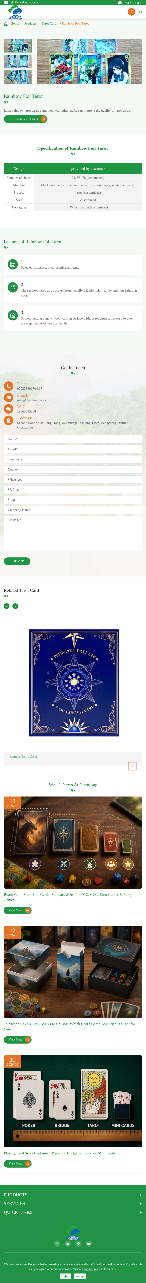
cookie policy (92, 1269)
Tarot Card (49, 23)
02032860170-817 (29, 388)
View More (19, 910)
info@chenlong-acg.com (24, 2)
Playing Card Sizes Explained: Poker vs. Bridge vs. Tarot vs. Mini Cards (60, 1153)
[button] (7, 606)
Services (14, 1203)
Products (30, 23)
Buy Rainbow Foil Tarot (27, 119)
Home (15, 23)
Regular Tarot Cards (23, 756)
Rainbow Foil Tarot (75, 23)
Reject (65, 1276)
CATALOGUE (133, 3)
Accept (80, 1276)
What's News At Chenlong (73, 784)
